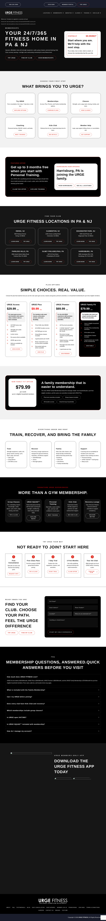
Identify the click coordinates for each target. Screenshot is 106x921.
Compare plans (53, 110)
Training (87, 13)
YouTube (65, 910)
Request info (13, 573)
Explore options (20, 110)
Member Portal (68, 4)
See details (53, 134)
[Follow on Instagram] (95, 5)
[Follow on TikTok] (99, 5)
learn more (15, 241)
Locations (46, 13)
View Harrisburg (65, 185)
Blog (28, 907)
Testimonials (20, 907)
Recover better (92, 515)
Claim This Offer (19, 189)
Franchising (73, 907)
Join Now (51, 4)
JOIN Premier (65, 353)
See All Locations (84, 185)
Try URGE (12, 58)
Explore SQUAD (33, 517)
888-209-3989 (13, 4)
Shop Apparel (50, 907)
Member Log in (62, 907)
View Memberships (46, 58)
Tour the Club (91, 572)
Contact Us (49, 910)
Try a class (14, 515)
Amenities (68, 13)
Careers (41, 910)
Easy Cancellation (38, 907)
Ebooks (57, 910)
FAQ (13, 907)
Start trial (53, 571)
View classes (85, 110)
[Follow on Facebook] (91, 5)
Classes (77, 13)
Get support (85, 134)
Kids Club (96, 13)
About (8, 907)
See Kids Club (73, 515)
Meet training (20, 134)
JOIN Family (90, 345)
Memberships (57, 13)
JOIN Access (16, 349)
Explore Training (37, 189)
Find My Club (26, 58)
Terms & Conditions (93, 907)
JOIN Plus (40, 352)
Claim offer (72, 571)
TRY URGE (83, 4)
